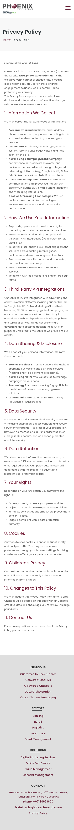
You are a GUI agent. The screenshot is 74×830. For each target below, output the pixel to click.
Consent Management (38, 775)
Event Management (38, 739)
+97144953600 (38, 801)
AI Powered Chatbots (38, 686)
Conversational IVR (38, 680)
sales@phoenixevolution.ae (38, 807)
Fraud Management (38, 769)
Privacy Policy (38, 813)
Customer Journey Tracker (38, 674)
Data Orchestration (38, 691)
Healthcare (38, 733)
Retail (38, 721)
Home (7, 39)
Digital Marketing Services (38, 757)
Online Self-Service (38, 763)
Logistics (38, 727)
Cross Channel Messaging (38, 697)
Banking (38, 716)
